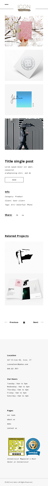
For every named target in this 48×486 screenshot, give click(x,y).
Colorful (20, 205)
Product (19, 196)
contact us (12, 428)
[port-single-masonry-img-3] (24, 99)
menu (9, 424)
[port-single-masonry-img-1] (24, 30)
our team (11, 415)
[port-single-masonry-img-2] (24, 65)
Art (12, 205)
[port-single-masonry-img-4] (24, 134)
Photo (29, 205)
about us (11, 419)
